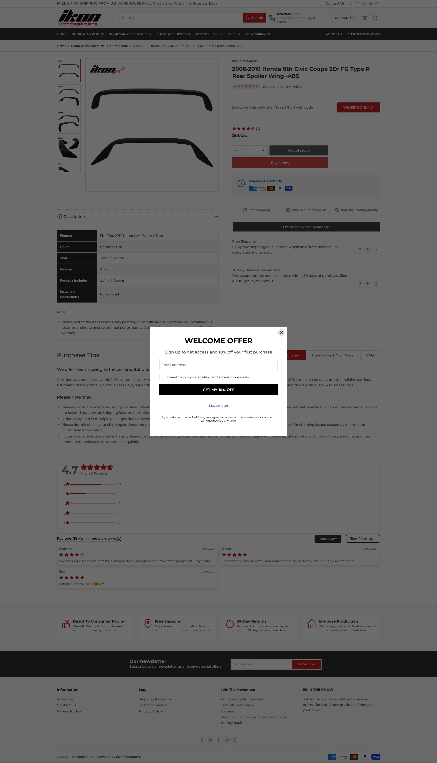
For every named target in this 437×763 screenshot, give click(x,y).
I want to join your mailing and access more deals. (208, 377)
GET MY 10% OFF (218, 390)
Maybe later (218, 406)
